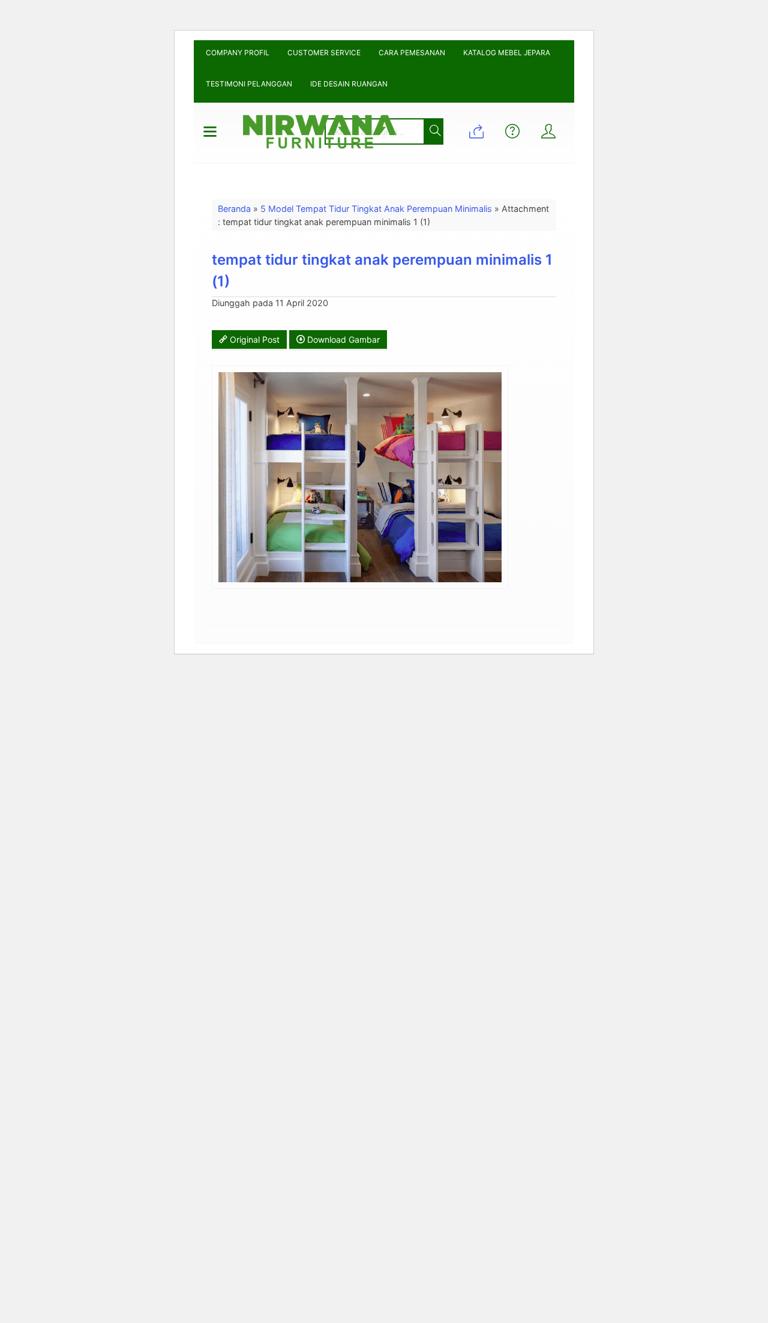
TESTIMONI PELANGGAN (249, 83)
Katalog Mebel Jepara (506, 52)
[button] (433, 131)
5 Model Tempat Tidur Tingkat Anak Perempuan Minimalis (376, 208)
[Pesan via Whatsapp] (476, 132)
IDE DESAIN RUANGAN (349, 83)
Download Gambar (342, 339)
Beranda (234, 208)
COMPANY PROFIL (237, 52)
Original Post (253, 339)
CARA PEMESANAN (412, 52)
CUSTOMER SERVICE (324, 52)
